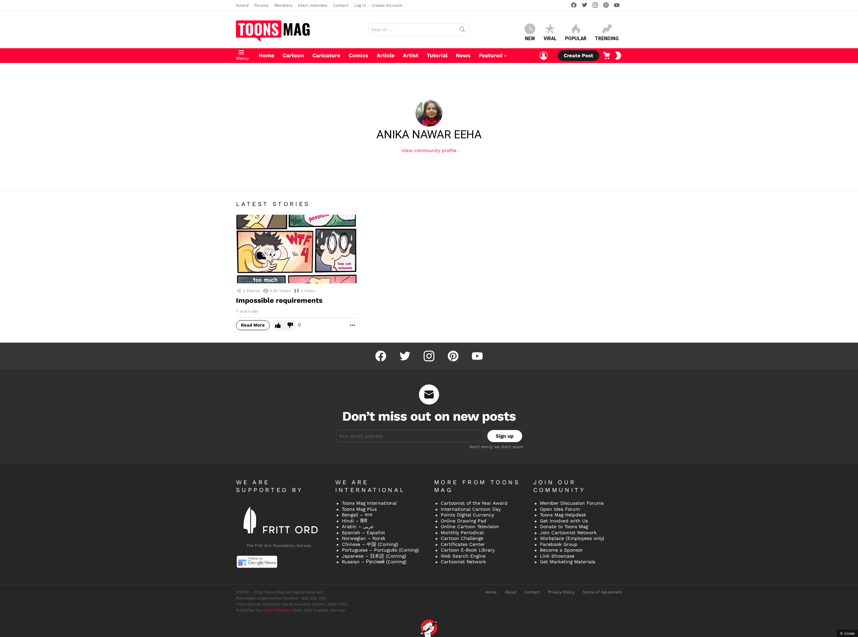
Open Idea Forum (560, 509)
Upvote (278, 325)
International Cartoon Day (471, 509)
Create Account (387, 5)
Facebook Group (558, 544)
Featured (490, 55)
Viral (550, 38)
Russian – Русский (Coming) (374, 561)
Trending (607, 38)
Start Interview (312, 5)
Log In (360, 5)
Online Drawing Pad (463, 520)
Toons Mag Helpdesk (563, 514)
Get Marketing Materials (567, 561)
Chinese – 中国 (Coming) (370, 544)
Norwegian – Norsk (363, 538)
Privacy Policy (561, 592)
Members (283, 5)
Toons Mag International (369, 503)
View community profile (429, 150)
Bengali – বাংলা (357, 514)
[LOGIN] (544, 55)
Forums (261, 5)
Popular (576, 38)
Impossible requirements (279, 300)
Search (462, 30)
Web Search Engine (463, 556)
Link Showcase (557, 556)
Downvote (290, 325)
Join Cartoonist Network (568, 532)
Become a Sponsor (561, 550)
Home (266, 55)
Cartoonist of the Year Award (474, 503)
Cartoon (293, 55)
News (463, 55)
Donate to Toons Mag (564, 526)
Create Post (578, 56)
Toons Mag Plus (359, 509)
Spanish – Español (363, 532)
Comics (358, 55)
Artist (410, 55)
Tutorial (437, 55)
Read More (253, 325)
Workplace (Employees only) (572, 538)
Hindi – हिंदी (354, 520)
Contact (341, 5)
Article (385, 55)
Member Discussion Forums (572, 503)
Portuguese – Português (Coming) (380, 550)
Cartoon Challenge (462, 538)
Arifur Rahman (276, 610)
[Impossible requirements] (297, 249)
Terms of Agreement (602, 592)
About (510, 592)
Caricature (326, 55)
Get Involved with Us (564, 520)
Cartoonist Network (463, 561)
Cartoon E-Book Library (468, 550)
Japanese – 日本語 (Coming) (374, 556)
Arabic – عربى (358, 526)
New (530, 38)
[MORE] (352, 325)
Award (242, 5)
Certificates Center (463, 544)
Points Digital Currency (467, 514)
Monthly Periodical (462, 532)
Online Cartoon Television (470, 526)
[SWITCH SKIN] (618, 55)
